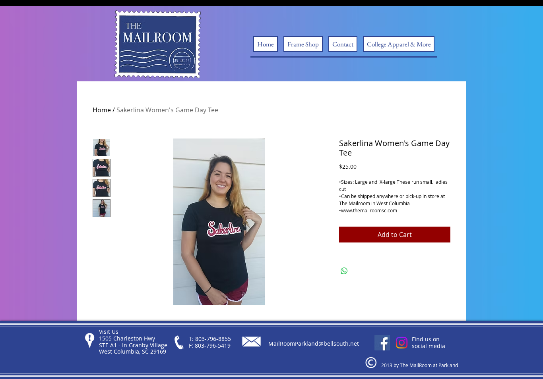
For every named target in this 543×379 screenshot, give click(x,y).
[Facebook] (382, 342)
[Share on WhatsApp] (344, 271)
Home (102, 110)
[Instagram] (401, 342)
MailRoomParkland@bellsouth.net (313, 343)
